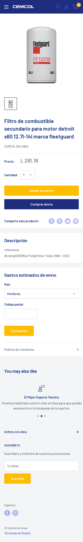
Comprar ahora (41, 204)
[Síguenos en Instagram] (15, 513)
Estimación (19, 331)
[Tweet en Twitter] (68, 221)
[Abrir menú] (6, 7)
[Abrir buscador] (58, 6)
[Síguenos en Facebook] (7, 513)
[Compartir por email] (76, 221)
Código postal (13, 304)
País (7, 284)
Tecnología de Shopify (17, 533)
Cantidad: (11, 175)
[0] (75, 6)
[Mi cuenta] (66, 6)
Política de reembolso (19, 349)
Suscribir (17, 478)
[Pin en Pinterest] (60, 221)
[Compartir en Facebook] (51, 221)
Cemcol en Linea (16, 146)
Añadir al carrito (41, 191)
